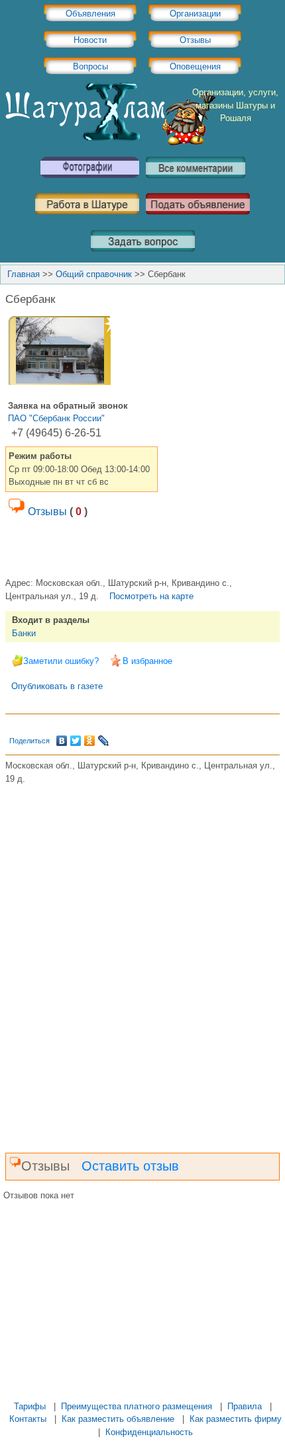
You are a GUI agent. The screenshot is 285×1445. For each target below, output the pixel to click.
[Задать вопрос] (142, 256)
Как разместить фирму (236, 1419)
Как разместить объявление (118, 1419)
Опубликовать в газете (57, 686)
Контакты (27, 1419)
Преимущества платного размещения (136, 1406)
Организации (195, 14)
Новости (90, 40)
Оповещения (195, 66)
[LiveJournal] (104, 740)
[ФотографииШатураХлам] (89, 183)
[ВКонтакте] (62, 740)
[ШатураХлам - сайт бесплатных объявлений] (109, 142)
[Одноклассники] (90, 740)
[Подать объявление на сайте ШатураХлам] (197, 219)
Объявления (90, 14)
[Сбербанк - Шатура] (60, 381)
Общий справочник (94, 274)
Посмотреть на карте (151, 596)
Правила (244, 1406)
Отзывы (195, 40)
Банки (24, 633)
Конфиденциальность (149, 1432)
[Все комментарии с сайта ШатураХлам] (195, 183)
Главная (23, 274)
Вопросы (90, 66)
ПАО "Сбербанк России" (56, 418)
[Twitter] (76, 740)
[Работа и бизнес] (87, 219)
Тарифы (30, 1406)
